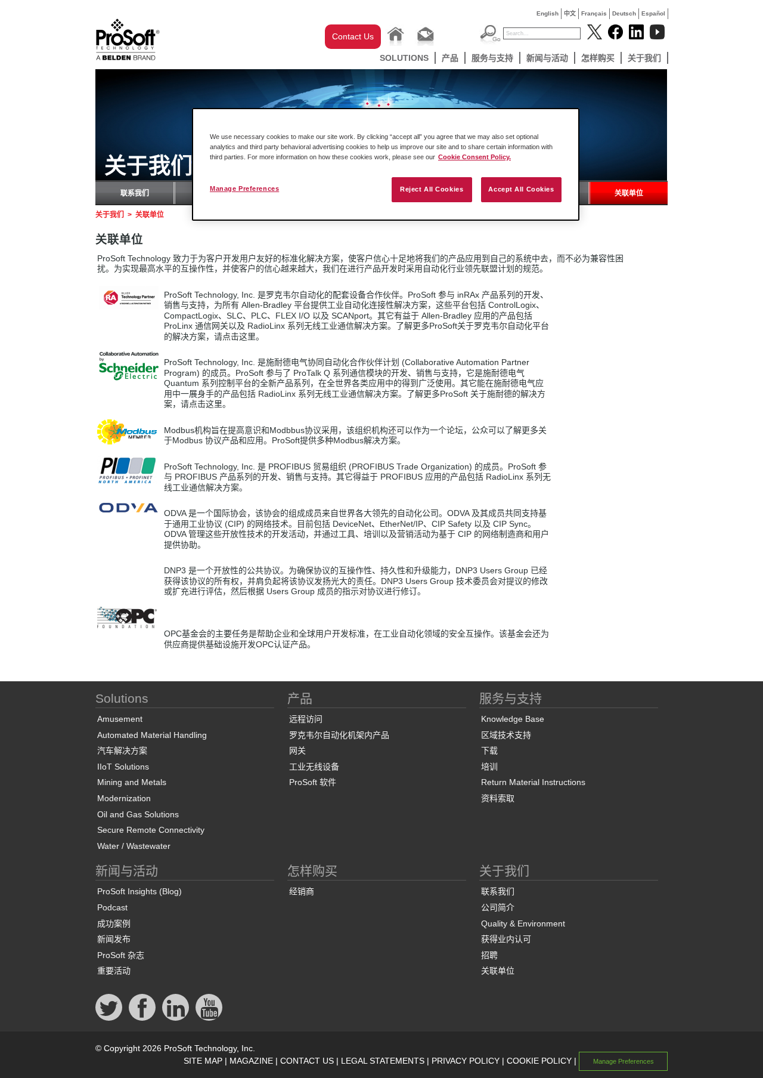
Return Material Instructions (533, 782)
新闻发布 (114, 939)
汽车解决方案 (122, 750)
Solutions (404, 58)
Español (653, 13)
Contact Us (353, 36)
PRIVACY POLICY (466, 1060)
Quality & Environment (523, 923)
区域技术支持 (506, 735)
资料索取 (497, 798)
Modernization (124, 798)
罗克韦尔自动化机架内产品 (339, 735)
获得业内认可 (506, 939)
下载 (489, 750)
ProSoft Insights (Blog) (139, 891)
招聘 (489, 955)
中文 (570, 13)
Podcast (112, 907)
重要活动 (114, 970)
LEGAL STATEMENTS (382, 1060)
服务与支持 (492, 58)
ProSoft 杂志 (120, 955)
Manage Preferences (244, 188)
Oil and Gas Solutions (138, 814)
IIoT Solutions (123, 766)
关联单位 (629, 193)
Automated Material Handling (152, 735)
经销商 (301, 891)
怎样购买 (598, 58)
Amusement (119, 719)
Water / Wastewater (133, 846)
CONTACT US (307, 1060)
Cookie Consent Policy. (474, 156)
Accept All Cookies (521, 189)
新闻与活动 (547, 58)
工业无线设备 (314, 766)
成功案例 (114, 923)
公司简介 (497, 907)
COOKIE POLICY (539, 1060)
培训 (489, 766)
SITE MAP (203, 1060)
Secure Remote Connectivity (150, 830)
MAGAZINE (251, 1060)
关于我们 (644, 58)
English (547, 13)
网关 (297, 750)
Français (594, 13)
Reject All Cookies (431, 189)
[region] (385, 164)
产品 (450, 58)
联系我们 (134, 193)
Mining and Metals (131, 782)
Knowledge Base (512, 719)
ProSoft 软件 (312, 782)
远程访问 (305, 719)
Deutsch (624, 13)
